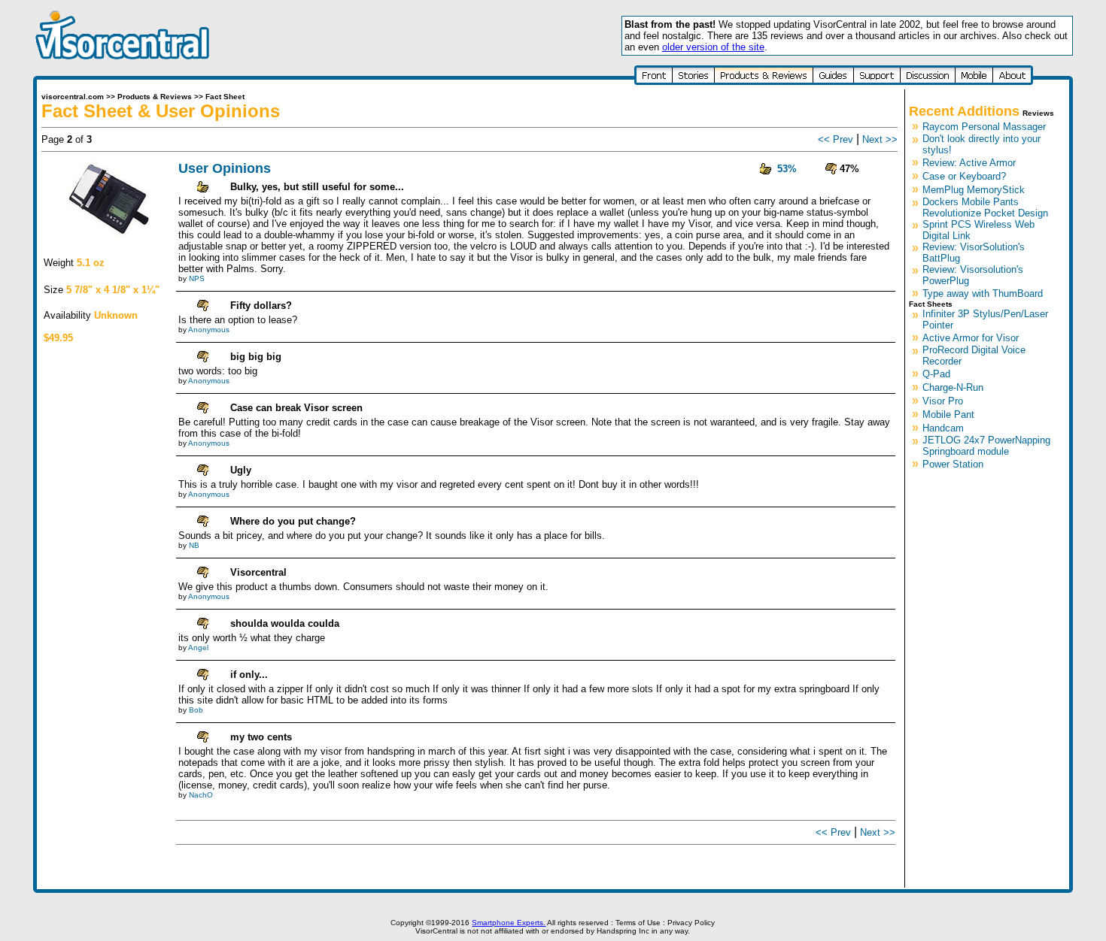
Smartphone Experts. (508, 922)
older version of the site (713, 47)
